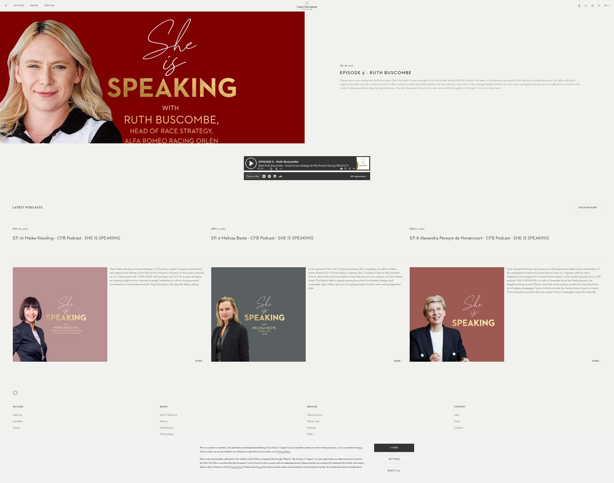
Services (49, 6)
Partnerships (166, 434)
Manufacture (167, 428)
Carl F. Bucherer (168, 415)
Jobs (456, 415)
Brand (34, 6)
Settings (394, 459)
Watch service (314, 415)
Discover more (588, 208)
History (164, 421)
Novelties (18, 421)
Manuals (311, 428)
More (199, 361)
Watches (19, 6)
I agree (394, 448)
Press (457, 421)
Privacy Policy (284, 452)
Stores (16, 428)
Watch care (313, 421)
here (360, 448)
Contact (458, 428)
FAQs (310, 434)
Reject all (394, 471)
